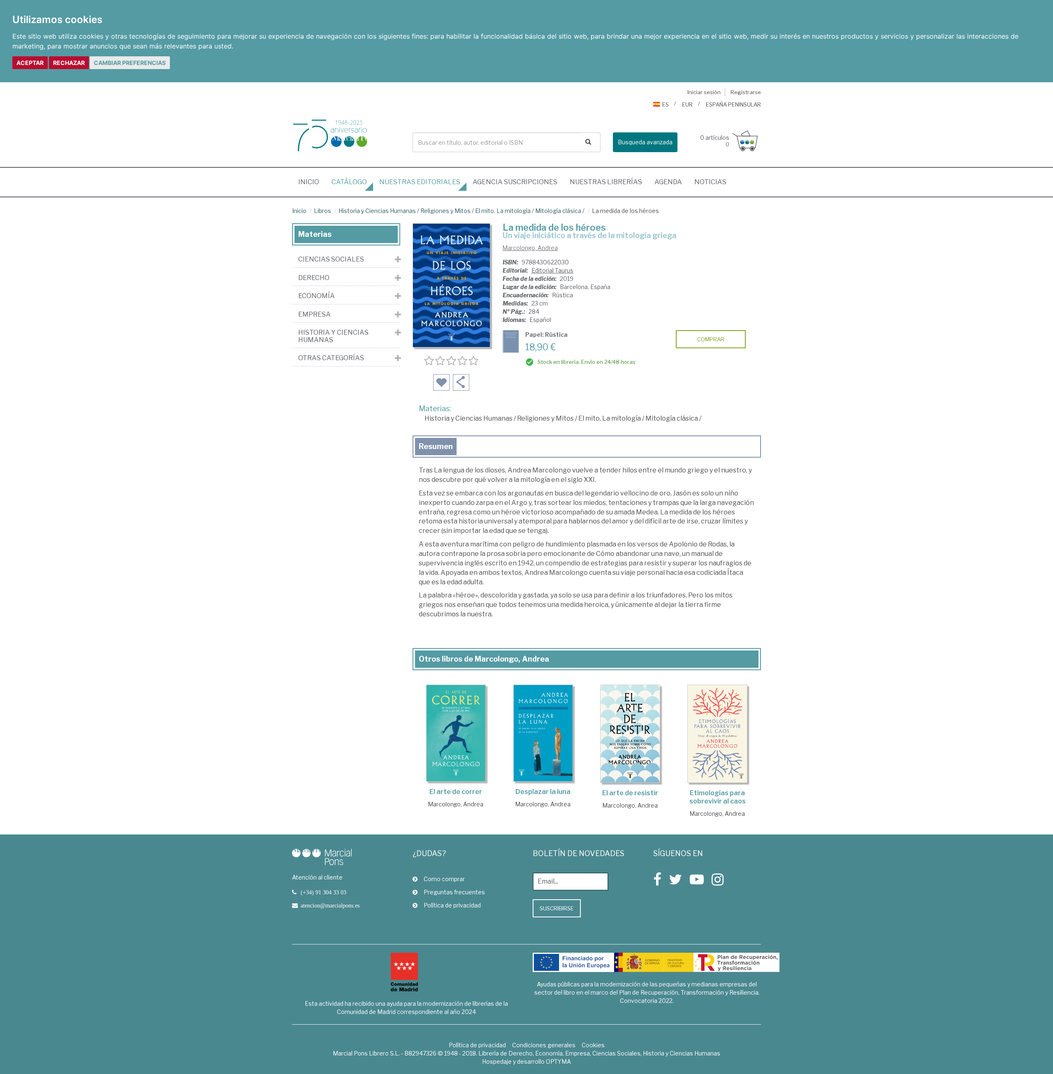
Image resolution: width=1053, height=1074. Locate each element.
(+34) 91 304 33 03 (323, 892)
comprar (710, 339)
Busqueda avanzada (645, 142)
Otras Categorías (331, 358)
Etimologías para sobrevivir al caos (717, 797)
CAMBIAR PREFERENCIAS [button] (130, 62)
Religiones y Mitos (445, 210)
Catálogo (349, 182)
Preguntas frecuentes (454, 892)
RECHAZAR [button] (69, 62)
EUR (687, 104)
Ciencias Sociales (331, 259)
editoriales (419, 182)
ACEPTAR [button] (30, 62)
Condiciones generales (543, 1045)
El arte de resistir (630, 793)
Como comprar (444, 878)
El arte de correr (455, 792)
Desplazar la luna (543, 792)
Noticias (710, 182)
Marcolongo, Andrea (530, 247)
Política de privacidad (452, 905)
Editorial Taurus (552, 270)
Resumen (436, 446)
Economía (316, 296)
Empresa (314, 314)
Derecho (313, 278)
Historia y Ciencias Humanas (377, 210)
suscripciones (515, 182)
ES (665, 104)
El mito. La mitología (503, 210)
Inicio (311, 182)
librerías (606, 182)
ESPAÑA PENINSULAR (733, 104)
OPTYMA (558, 1061)
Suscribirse (557, 908)
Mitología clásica (558, 210)
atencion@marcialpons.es (330, 905)
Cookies (593, 1045)
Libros (322, 210)
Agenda (668, 182)
